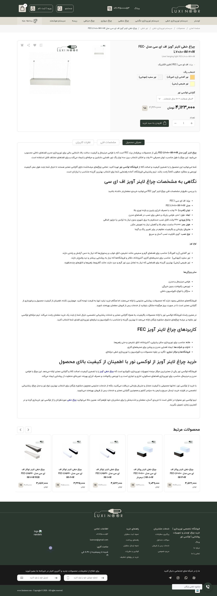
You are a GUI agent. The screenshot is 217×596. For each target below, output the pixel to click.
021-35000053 (102, 534)
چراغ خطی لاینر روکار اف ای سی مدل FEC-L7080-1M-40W (182, 473)
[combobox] (175, 98)
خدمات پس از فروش (160, 545)
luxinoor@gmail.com (99, 540)
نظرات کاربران (83, 142)
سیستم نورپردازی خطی (176, 20)
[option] (182, 463)
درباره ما (196, 548)
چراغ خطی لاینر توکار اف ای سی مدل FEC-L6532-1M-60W (108, 473)
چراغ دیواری (106, 20)
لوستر (197, 20)
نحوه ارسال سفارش (131, 545)
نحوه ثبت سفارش (131, 534)
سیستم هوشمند (58, 20)
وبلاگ (137, 8)
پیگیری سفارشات (162, 534)
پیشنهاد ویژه (27, 21)
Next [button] (28, 430)
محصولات (180, 28)
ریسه (74, 20)
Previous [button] (20, 430)
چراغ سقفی (123, 20)
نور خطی (144, 28)
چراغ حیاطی (89, 20)
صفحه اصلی (194, 28)
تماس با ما (195, 553)
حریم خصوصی (163, 551)
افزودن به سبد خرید (152, 123)
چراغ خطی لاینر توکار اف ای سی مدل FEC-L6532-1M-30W (70, 473)
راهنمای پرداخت (132, 540)
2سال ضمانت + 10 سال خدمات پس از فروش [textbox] (175, 98)
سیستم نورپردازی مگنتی (147, 20)
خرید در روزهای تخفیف (129, 557)
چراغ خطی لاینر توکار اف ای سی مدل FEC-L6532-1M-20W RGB (33, 473)
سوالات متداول (163, 540)
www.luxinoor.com (24, 590)
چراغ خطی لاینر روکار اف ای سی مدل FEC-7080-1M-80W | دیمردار (145, 473)
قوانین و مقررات (132, 551)
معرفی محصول (133, 142)
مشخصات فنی (108, 142)
